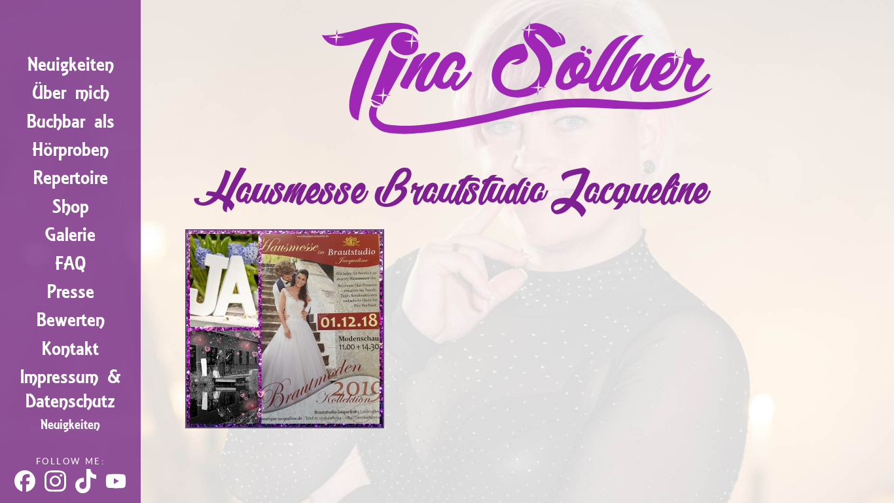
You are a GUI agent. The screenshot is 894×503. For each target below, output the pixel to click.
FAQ (70, 264)
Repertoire (70, 178)
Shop (70, 207)
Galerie (70, 235)
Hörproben (70, 150)
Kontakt (70, 349)
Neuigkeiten (70, 64)
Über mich (70, 93)
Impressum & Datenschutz (70, 389)
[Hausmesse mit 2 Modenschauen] (284, 423)
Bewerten (71, 320)
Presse (70, 292)
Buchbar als (71, 121)
